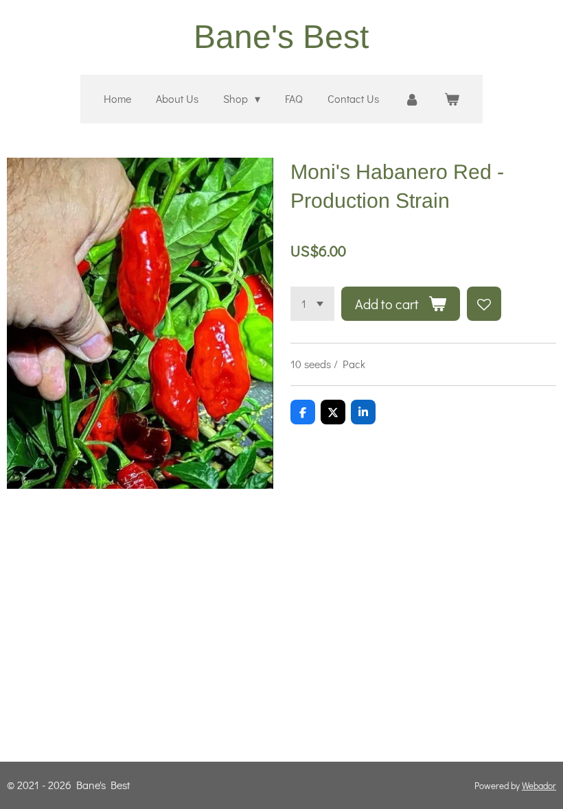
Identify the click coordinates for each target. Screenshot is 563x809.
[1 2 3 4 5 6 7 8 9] (312, 304)
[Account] (411, 99)
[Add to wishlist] (484, 304)
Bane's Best (281, 37)
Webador (539, 786)
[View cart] (451, 99)
